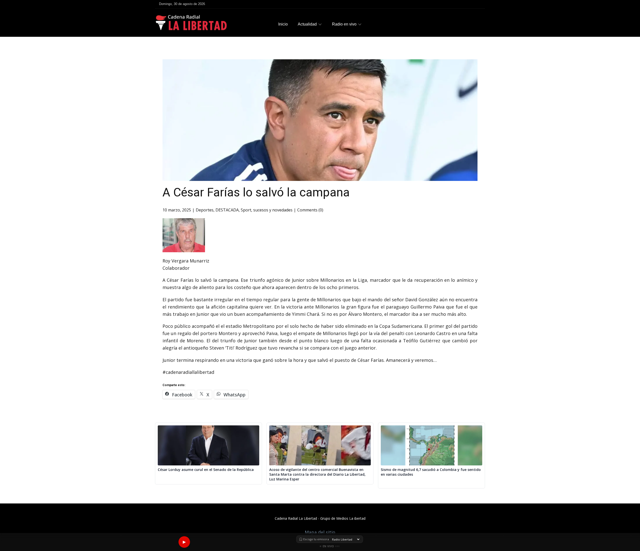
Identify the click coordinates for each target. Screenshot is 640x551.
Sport (246, 210)
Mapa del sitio (320, 532)
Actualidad (307, 24)
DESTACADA (227, 210)
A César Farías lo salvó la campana (256, 192)
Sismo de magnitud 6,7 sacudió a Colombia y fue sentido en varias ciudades (431, 472)
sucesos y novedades (272, 210)
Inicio (283, 24)
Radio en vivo (344, 24)
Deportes (205, 210)
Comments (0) (310, 210)
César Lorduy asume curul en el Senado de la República (206, 469)
